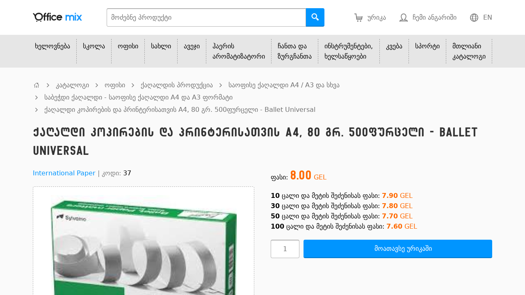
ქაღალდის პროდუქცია (177, 85)
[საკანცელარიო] (36, 85)
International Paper (64, 173)
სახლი (161, 46)
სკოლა (94, 46)
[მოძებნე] (315, 17)
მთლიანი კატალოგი (469, 51)
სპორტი (427, 46)
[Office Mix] (57, 17)
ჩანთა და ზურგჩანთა (295, 51)
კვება (394, 46)
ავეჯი (192, 46)
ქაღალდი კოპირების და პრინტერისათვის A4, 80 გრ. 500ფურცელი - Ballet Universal (179, 109)
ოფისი (128, 46)
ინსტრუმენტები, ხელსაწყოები (348, 51)
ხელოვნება (52, 46)
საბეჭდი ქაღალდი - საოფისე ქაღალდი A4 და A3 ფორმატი (138, 97)
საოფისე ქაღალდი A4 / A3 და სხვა (284, 85)
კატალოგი (72, 85)
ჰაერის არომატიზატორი (238, 51)
